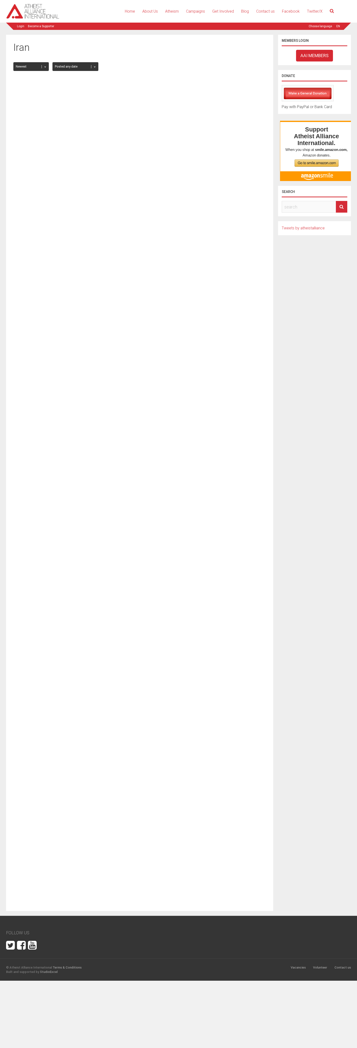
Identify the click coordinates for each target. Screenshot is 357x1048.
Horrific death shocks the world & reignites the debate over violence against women (197, 796)
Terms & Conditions (67, 967)
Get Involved (223, 11)
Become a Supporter (41, 26)
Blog (245, 11)
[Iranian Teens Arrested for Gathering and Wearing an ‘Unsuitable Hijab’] (199, 656)
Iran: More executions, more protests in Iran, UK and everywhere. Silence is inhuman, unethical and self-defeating (195, 537)
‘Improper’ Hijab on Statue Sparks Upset (59, 794)
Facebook (291, 11)
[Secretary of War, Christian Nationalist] (75, 149)
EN (338, 26)
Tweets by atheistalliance (303, 228)
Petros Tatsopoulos (34, 168)
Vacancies (298, 967)
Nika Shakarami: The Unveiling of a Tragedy (186, 161)
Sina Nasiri (153, 168)
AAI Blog (151, 550)
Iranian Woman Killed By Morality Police (58, 668)
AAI (148, 419)
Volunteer (320, 967)
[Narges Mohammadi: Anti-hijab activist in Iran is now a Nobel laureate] (199, 394)
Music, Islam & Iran (37, 852)
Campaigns (195, 11)
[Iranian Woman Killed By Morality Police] (75, 656)
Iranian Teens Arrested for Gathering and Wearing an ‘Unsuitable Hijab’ (196, 671)
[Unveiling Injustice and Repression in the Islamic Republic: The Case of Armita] (199, 269)
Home (130, 11)
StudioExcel (49, 972)
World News (151, 401)
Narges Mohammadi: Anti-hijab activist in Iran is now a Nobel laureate (198, 409)
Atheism (172, 11)
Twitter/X (315, 11)
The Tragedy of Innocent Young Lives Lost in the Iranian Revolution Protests (75, 534)
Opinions (55, 663)
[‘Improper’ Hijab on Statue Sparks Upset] (75, 782)
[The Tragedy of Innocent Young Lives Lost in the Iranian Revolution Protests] (75, 520)
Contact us (265, 11)
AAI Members (314, 55)
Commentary (37, 156)
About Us (150, 11)
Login (20, 26)
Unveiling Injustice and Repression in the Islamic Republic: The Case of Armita (191, 284)
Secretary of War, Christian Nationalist (57, 161)
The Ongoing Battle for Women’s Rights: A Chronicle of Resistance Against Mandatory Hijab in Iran (74, 284)
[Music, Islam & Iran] (31, 837)
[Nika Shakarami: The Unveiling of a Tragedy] (199, 149)
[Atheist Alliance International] (33, 18)
